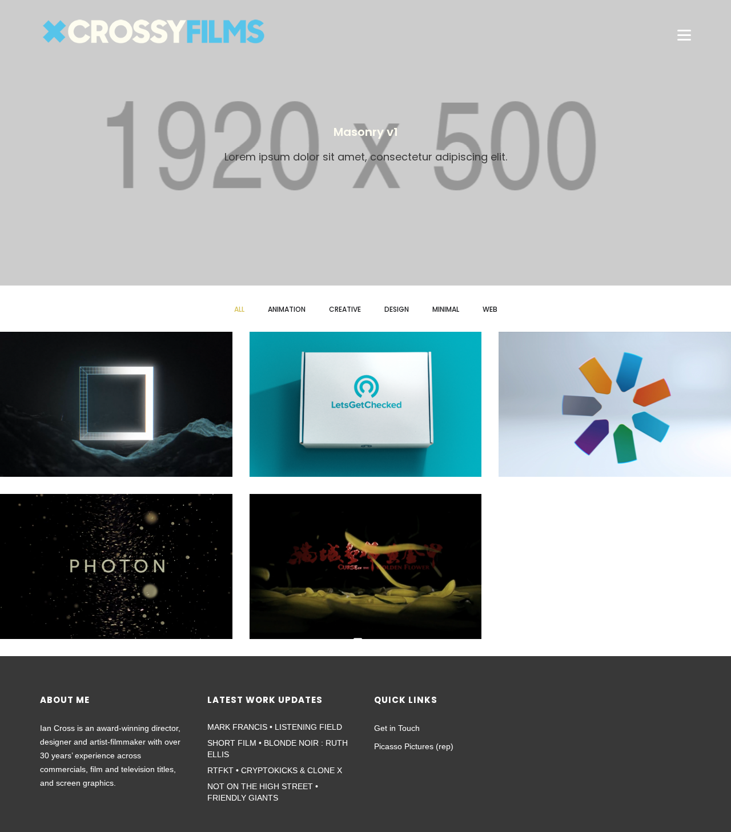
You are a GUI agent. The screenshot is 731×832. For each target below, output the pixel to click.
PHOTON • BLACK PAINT (116, 575)
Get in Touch (397, 728)
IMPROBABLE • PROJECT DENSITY (116, 413)
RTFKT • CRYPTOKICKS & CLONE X (274, 770)
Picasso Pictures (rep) (413, 746)
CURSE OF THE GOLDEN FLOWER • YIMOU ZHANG (365, 575)
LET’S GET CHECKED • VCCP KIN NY (365, 413)
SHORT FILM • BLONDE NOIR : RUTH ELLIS (277, 748)
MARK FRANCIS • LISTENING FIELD (274, 726)
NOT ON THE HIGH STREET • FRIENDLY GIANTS (262, 792)
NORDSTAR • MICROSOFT (615, 413)
